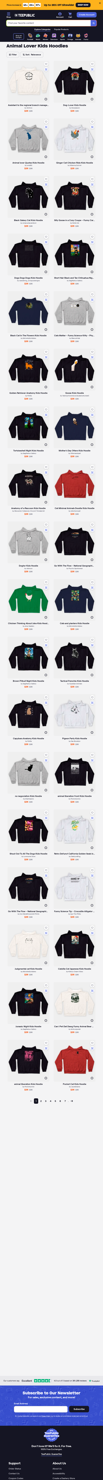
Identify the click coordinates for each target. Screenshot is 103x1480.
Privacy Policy (45, 1416)
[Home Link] (24, 15)
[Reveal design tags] (46, 99)
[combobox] (48, 23)
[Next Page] (72, 1101)
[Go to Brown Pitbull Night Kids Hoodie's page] (28, 657)
